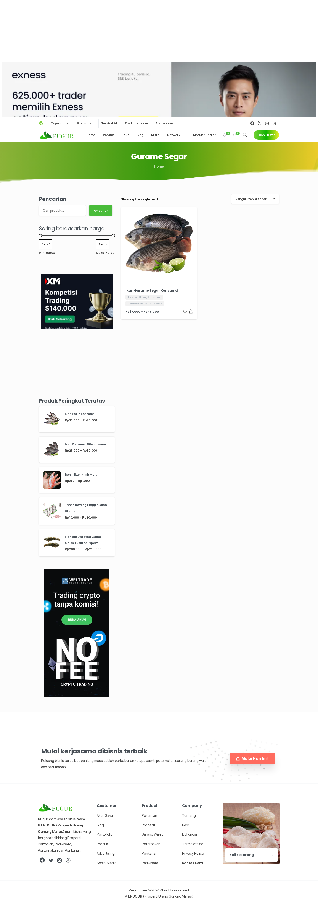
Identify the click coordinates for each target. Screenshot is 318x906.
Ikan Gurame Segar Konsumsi (151, 290)
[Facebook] (252, 123)
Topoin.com (60, 123)
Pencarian (53, 199)
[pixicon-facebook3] (42, 860)
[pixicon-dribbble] (68, 860)
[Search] (245, 135)
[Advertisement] (159, 30)
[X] (259, 123)
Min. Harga (47, 252)
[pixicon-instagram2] (59, 860)
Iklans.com (85, 123)
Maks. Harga (105, 252)
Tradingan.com (136, 123)
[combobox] (255, 199)
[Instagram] (267, 123)
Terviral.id (109, 123)
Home (159, 166)
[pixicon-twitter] (51, 860)
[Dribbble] (274, 123)
